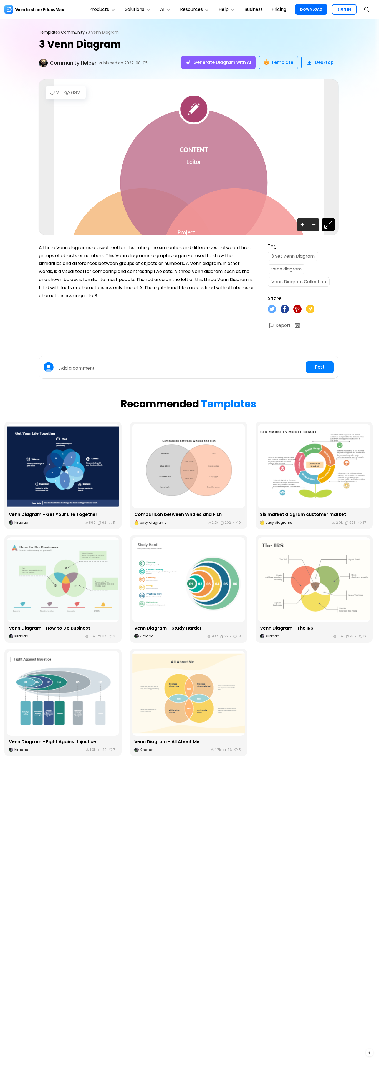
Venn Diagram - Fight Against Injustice (52, 741)
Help (224, 9)
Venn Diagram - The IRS (286, 628)
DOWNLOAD (311, 9)
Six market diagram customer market (303, 514)
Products (99, 9)
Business (253, 9)
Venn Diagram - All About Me (166, 741)
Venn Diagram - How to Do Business (49, 628)
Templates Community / (63, 32)
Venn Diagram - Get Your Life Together (53, 514)
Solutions (134, 9)
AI (162, 9)
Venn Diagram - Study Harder (168, 628)
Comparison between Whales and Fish (178, 514)
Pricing (279, 9)
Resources (191, 9)
